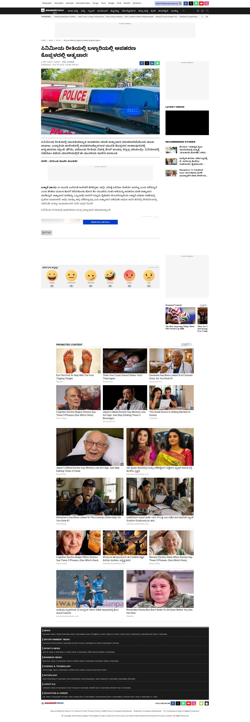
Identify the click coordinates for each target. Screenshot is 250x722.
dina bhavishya (73, 679)
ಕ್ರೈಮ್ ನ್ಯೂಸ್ (46, 232)
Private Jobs (67, 697)
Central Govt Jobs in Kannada (136, 697)
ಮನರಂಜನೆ (102, 11)
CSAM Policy (106, 711)
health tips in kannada (99, 688)
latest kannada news (66, 634)
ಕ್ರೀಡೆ (153, 11)
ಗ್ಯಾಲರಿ (91, 11)
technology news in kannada (55, 670)
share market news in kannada (80, 661)
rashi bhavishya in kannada (54, 679)
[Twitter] (191, 3)
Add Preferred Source (167, 3)
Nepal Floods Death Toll (166, 17)
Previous (202, 16)
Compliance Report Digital (178, 711)
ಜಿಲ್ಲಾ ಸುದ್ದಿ (143, 11)
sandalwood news (94, 643)
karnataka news (83, 634)
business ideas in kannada (106, 661)
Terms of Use (80, 711)
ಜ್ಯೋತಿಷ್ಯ (114, 11)
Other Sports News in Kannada (101, 652)
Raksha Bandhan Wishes (65, 17)
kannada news (49, 634)
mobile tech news (76, 670)
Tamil (103, 3)
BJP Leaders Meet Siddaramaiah (139, 17)
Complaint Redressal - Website (127, 711)
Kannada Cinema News (52, 643)
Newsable (58, 3)
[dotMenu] (183, 11)
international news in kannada (154, 634)
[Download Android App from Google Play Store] (201, 703)
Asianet (52, 703)
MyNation (137, 3)
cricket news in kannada (75, 652)
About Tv (69, 711)
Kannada (69, 3)
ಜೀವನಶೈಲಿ (163, 11)
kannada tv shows (111, 643)
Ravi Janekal (68, 62)
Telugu (95, 3)
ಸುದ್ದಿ (83, 11)
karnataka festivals (127, 679)
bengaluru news (98, 634)
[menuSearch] (207, 11)
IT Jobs (154, 697)
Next (207, 16)
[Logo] (53, 11)
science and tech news (96, 670)
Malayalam (47, 3)
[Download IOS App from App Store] (206, 703)
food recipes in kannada (77, 688)
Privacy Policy (94, 711)
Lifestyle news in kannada (54, 688)
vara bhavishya (87, 679)
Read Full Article (100, 222)
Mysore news (113, 634)
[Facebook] (185, 3)
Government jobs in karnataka (109, 697)
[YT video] (201, 3)
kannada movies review (74, 643)
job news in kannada (51, 697)
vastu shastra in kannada (106, 679)
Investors (195, 711)
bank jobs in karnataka (84, 697)
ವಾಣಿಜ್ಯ (174, 11)
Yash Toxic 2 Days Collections (91, 17)
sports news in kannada (53, 652)
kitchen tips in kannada (121, 688)
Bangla (111, 3)
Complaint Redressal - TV (154, 711)
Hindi (119, 3)
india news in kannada (129, 634)
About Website (57, 711)
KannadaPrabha (83, 3)
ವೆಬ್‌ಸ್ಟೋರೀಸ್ (129, 11)
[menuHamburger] (202, 11)
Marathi (127, 3)
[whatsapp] (196, 3)
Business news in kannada (54, 661)
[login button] (199, 11)
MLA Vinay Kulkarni (114, 17)
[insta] (206, 3)
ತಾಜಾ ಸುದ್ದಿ (73, 11)
